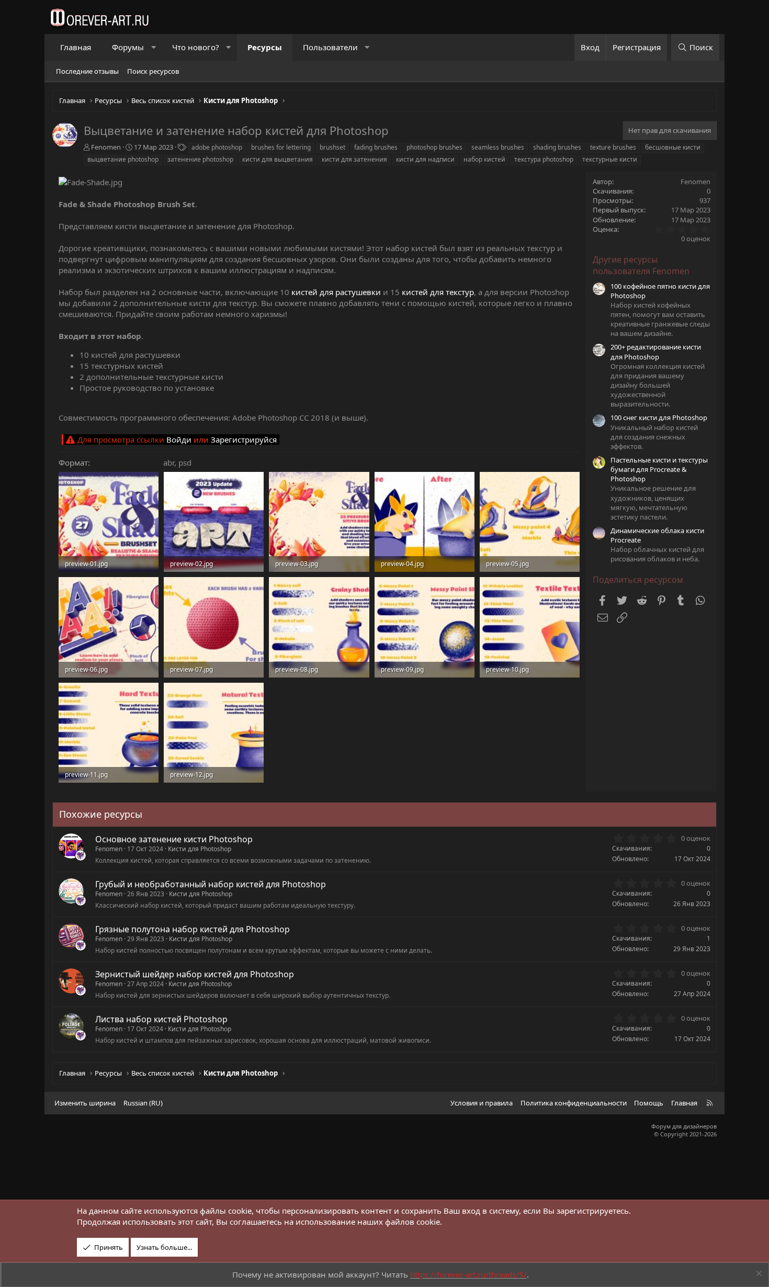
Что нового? (195, 47)
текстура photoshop (543, 159)
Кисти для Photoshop (199, 848)
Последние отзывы (87, 71)
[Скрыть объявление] (757, 1274)
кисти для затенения (354, 159)
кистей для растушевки (336, 292)
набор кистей (484, 159)
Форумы (128, 47)
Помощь (648, 1103)
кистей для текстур (438, 292)
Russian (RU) (143, 1103)
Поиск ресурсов (153, 71)
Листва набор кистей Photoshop (161, 1019)
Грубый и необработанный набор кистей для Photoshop (210, 884)
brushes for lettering (281, 147)
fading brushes (376, 147)
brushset (332, 147)
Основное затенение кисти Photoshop (174, 839)
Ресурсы (264, 47)
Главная (75, 47)
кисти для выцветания (277, 159)
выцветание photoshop (123, 159)
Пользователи (330, 47)
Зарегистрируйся (244, 439)
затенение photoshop (200, 159)
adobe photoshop (216, 147)
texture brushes (613, 147)
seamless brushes (497, 147)
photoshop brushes (434, 147)
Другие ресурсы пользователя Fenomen (641, 265)
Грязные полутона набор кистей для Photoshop (192, 929)
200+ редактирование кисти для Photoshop (655, 351)
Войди (178, 439)
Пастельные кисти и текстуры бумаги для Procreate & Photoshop (659, 469)
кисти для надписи (425, 159)
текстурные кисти (609, 159)
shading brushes (557, 147)
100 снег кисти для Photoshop (658, 417)
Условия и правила (481, 1103)
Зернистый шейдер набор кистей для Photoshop (194, 974)
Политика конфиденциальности (574, 1103)
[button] (153, 47)
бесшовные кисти (672, 147)
